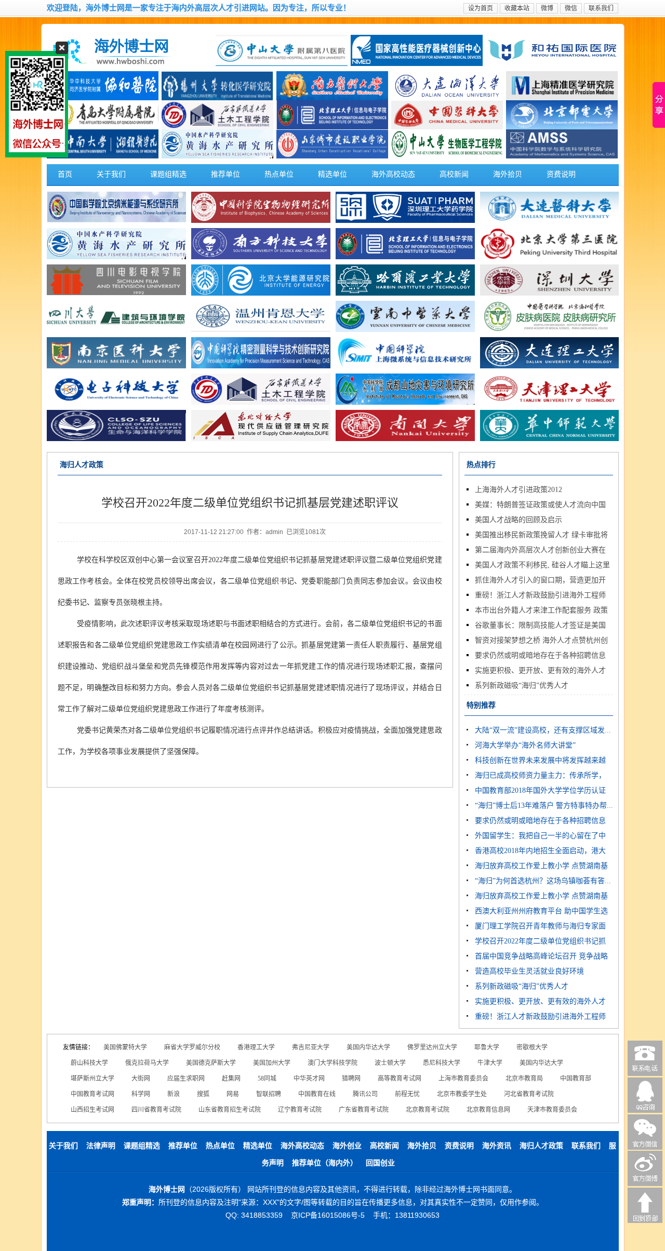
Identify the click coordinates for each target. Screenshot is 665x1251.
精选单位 (332, 174)
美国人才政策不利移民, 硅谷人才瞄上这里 (542, 565)
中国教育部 (575, 1078)
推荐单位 (225, 174)
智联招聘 (268, 1094)
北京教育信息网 (488, 1109)
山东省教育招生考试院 (229, 1109)
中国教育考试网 (92, 1094)
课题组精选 (168, 174)
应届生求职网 (186, 1078)
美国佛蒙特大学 (125, 1047)
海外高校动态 (393, 174)
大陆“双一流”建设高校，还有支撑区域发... (543, 730)
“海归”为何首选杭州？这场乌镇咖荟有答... (543, 881)
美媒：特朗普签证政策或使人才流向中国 (540, 505)
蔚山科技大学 (89, 1063)
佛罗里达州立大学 (432, 1047)
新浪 (173, 1094)
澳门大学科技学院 (332, 1063)
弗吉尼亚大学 (310, 1047)
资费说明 (561, 174)
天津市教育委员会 (552, 1109)
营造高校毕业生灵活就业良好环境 (529, 971)
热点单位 (279, 174)
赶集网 (231, 1078)
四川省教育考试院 (156, 1109)
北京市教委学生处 (462, 1094)
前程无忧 (407, 1094)
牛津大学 (489, 1063)
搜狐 (203, 1094)
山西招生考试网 (92, 1109)
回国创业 (380, 1163)
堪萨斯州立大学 (92, 1078)
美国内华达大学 (368, 1047)
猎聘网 (351, 1078)
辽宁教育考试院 (300, 1109)
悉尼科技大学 (441, 1063)
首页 (65, 174)
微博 (547, 8)
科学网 (140, 1094)
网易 (233, 1094)
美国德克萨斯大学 (211, 1063)
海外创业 (347, 1146)
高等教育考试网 (399, 1078)
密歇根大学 (532, 1047)
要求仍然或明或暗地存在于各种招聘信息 (540, 655)
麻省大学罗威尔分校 (192, 1047)
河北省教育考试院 (529, 1094)
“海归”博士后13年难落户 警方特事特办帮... (544, 805)
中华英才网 (309, 1078)
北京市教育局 (524, 1078)
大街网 (140, 1078)
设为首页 (480, 8)
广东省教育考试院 (364, 1109)
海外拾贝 (507, 174)
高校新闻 (454, 174)
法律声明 (100, 1146)
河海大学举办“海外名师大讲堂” (525, 745)
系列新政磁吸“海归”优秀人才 (521, 685)
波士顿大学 (390, 1063)
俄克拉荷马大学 (147, 1063)
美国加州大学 (271, 1063)
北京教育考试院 (427, 1109)
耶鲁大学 (486, 1047)
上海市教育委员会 (463, 1078)
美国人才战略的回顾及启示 (518, 520)
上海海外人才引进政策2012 (518, 490)
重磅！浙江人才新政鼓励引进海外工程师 (540, 595)
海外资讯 (496, 1146)
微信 (571, 8)
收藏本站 (516, 8)
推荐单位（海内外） (324, 1163)
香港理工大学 (256, 1047)
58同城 (267, 1078)
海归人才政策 (541, 1146)
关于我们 (111, 174)
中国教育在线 (317, 1094)
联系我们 (601, 8)
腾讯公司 (365, 1094)
